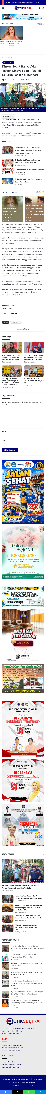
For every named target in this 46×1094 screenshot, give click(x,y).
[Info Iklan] (23, 17)
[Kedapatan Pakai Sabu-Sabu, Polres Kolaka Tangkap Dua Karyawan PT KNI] (7, 899)
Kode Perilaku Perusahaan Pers (19, 1086)
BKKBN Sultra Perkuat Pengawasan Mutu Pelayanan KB (34, 381)
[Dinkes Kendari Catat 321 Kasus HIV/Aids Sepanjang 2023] (7, 171)
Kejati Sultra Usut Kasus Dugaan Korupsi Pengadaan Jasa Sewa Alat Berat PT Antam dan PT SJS (26, 983)
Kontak (11, 1082)
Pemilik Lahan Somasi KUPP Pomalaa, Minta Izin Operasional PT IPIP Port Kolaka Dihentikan (28, 908)
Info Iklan (34, 1086)
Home (6, 58)
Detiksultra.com (38, 1079)
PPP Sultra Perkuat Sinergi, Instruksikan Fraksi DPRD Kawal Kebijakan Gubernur (33, 357)
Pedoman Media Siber (29, 1082)
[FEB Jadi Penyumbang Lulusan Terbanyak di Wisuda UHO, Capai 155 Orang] (7, 928)
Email (4, 440)
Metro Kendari (14, 58)
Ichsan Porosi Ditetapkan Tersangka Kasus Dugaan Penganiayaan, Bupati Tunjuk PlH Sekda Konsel (27, 1003)
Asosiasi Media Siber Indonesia (12, 1062)
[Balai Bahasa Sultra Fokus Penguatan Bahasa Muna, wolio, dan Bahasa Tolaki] (12, 347)
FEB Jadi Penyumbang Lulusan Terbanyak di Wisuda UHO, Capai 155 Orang (28, 927)
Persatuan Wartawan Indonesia (12, 1064)
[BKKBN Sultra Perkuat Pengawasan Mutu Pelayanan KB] (34, 371)
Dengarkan (9, 116)
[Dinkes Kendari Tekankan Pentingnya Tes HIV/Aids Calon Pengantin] (7, 163)
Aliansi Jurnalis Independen (11, 1067)
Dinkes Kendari (16, 322)
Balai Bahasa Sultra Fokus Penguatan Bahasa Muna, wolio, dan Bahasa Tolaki (11, 357)
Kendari (15, 122)
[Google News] (23, 329)
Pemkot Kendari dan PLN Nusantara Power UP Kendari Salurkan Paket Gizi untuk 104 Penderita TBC (28, 150)
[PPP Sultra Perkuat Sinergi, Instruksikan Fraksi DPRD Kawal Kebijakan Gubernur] (34, 347)
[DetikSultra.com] (23, 8)
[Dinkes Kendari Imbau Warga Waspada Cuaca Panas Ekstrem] (7, 181)
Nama (4, 431)
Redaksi (7, 80)
